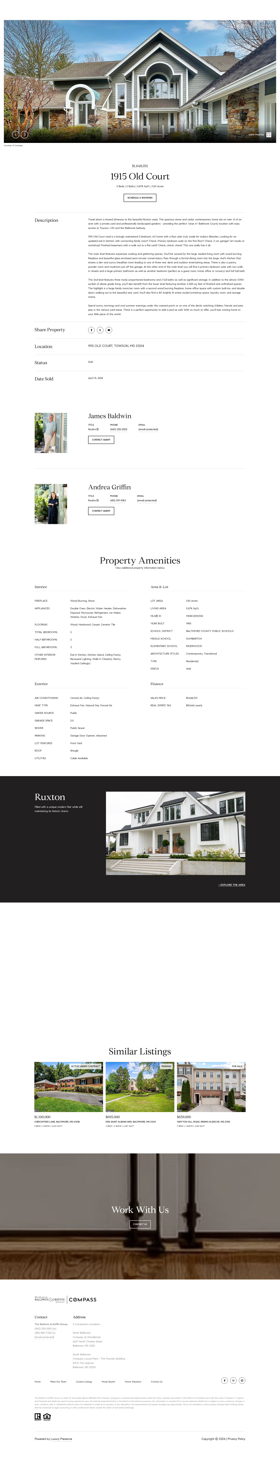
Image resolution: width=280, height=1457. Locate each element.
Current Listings (84, 1381)
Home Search (108, 1381)
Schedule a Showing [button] (140, 197)
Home (38, 1381)
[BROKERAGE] (242, 1380)
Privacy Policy (236, 1439)
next (24, 134)
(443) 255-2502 (118, 429)
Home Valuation (133, 1381)
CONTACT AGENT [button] (101, 439)
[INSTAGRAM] (233, 1380)
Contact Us (156, 1382)
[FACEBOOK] (224, 1380)
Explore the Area (233, 884)
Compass (114, 1398)
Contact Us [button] (140, 1224)
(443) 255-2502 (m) (45, 1328)
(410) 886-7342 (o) (45, 1332)
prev (15, 134)
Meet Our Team (58, 1381)
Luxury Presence (61, 1439)
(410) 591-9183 (118, 500)
